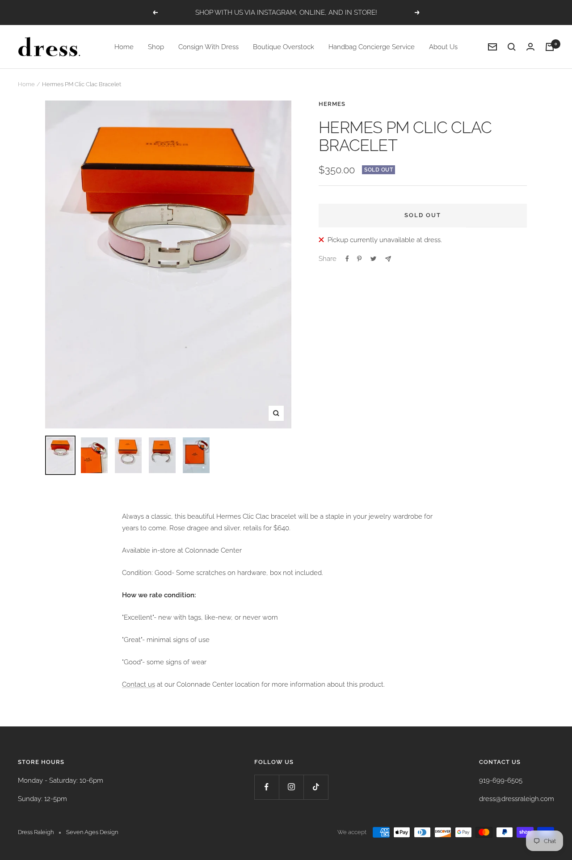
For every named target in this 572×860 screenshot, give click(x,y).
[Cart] (549, 47)
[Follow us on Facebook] (266, 787)
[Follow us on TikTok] (315, 787)
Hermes (332, 104)
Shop (156, 47)
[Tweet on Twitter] (373, 259)
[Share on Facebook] (347, 259)
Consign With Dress (208, 47)
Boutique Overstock (283, 47)
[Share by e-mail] (388, 259)
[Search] (512, 47)
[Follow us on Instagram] (291, 787)
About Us (443, 47)
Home (124, 47)
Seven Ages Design (92, 832)
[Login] (530, 46)
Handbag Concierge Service (371, 47)
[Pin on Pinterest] (359, 259)
